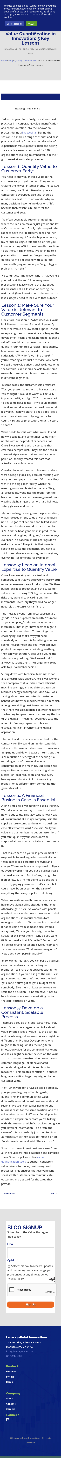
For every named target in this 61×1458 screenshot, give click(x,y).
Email (11, 1244)
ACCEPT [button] (31, 23)
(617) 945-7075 (14, 1355)
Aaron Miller (14, 49)
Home (4, 60)
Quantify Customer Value (26, 60)
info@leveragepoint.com (20, 1351)
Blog (10, 60)
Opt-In (12, 1260)
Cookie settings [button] (14, 23)
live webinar (29, 132)
